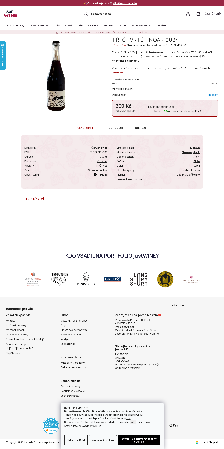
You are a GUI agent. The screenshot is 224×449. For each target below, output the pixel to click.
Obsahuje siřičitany (188, 174)
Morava (195, 147)
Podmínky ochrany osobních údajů (25, 339)
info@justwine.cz (125, 327)
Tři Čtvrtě (182, 45)
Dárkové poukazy (70, 386)
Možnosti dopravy (16, 325)
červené (102, 161)
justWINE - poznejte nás (74, 320)
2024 (197, 161)
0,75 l (197, 165)
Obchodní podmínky (17, 334)
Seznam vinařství (70, 395)
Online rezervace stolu (73, 367)
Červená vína (99, 147)
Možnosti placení (15, 330)
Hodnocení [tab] (115, 128)
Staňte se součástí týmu (74, 330)
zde (128, 418)
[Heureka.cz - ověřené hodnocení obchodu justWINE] (51, 425)
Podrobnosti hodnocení (157, 45)
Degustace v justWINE (73, 391)
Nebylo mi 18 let (76, 440)
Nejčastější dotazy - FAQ (19, 348)
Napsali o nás (68, 343)
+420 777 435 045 (125, 323)
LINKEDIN (120, 357)
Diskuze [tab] (141, 128)
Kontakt (10, 320)
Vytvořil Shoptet (209, 442)
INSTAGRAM (122, 361)
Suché (103, 174)
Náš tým (65, 339)
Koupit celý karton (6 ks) (162, 106)
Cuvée (103, 156)
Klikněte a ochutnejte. (125, 3)
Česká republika (97, 170)
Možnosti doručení (122, 88)
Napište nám (13, 353)
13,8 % (196, 156)
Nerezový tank (191, 152)
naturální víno (191, 170)
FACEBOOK (121, 354)
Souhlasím (139, 440)
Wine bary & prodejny (73, 362)
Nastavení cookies (103, 440)
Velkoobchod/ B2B (71, 334)
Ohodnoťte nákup (16, 344)
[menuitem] (15, 25)
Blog (63, 325)
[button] (162, 25)
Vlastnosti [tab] (85, 128)
